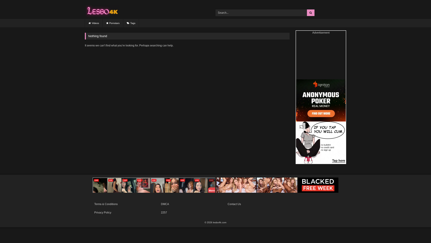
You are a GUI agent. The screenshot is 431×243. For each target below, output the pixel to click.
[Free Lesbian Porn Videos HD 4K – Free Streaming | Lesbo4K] (102, 10)
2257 (164, 212)
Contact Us (234, 204)
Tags (132, 23)
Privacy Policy (102, 212)
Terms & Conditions (106, 204)
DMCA (165, 204)
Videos (95, 23)
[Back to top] (420, 233)
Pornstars (114, 23)
